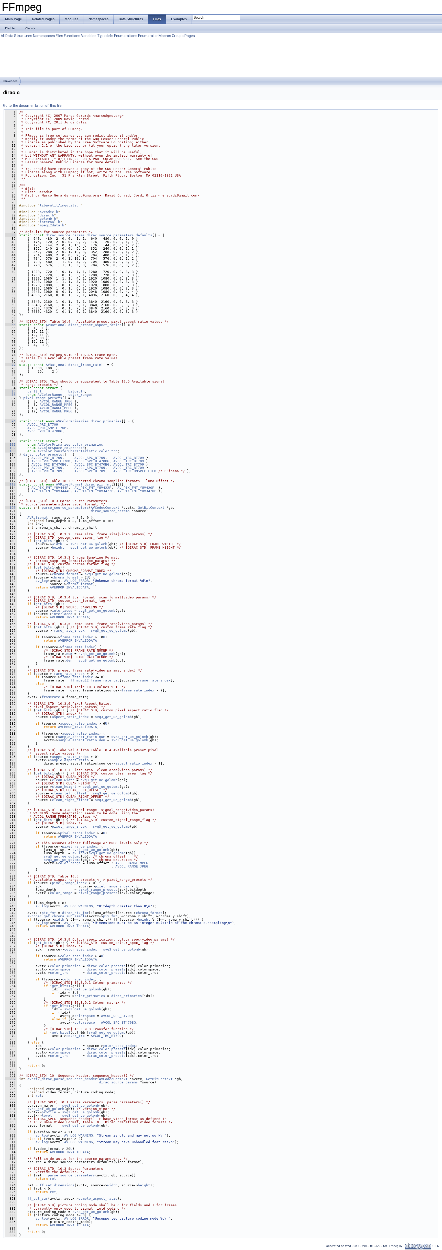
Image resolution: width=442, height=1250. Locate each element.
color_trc (108, 451)
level (47, 1115)
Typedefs (105, 36)
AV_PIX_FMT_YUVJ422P (93, 491)
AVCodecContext (105, 508)
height (58, 547)
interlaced (62, 610)
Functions (72, 36)
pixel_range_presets (42, 398)
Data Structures (18, 36)
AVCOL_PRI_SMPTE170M (46, 428)
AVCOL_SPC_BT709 (89, 458)
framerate (51, 697)
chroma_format (65, 574)
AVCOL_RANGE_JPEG (56, 401)
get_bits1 (45, 541)
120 (10, 508)
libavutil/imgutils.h (60, 205)
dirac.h (47, 215)
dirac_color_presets (42, 454)
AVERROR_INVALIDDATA (69, 587)
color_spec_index (80, 949)
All (3, 36)
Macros (165, 36)
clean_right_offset (70, 800)
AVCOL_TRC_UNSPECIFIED (134, 471)
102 (10, 448)
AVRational (56, 325)
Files (59, 36)
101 (10, 444)
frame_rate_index (68, 630)
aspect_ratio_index (70, 717)
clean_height (64, 787)
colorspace (74, 448)
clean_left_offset (69, 793)
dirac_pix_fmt (98, 484)
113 (10, 484)
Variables (88, 36)
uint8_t (34, 391)
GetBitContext (151, 508)
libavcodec (10, 81)
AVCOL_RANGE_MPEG (56, 405)
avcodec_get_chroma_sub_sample (57, 916)
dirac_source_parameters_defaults (119, 235)
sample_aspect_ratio (77, 737)
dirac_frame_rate (84, 365)
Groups (178, 36)
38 (10, 235)
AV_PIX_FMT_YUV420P (135, 488)
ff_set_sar (37, 1198)
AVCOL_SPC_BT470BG (91, 461)
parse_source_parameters (65, 508)
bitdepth (76, 391)
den (69, 660)
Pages (189, 36)
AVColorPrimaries (72, 421)
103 (10, 451)
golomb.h (48, 219)
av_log (42, 581)
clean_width (63, 780)
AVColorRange (50, 395)
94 (10, 421)
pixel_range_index (69, 826)
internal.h (50, 222)
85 (10, 391)
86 (10, 395)
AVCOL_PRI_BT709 (42, 424)
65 (10, 325)
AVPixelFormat (69, 484)
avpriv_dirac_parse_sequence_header (62, 1079)
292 (10, 1079)
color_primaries (87, 444)
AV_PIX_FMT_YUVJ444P (50, 491)
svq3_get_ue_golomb (88, 544)
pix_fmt (49, 913)
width (57, 544)
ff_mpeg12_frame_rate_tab (94, 680)
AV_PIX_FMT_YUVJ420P (136, 491)
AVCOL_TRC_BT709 (128, 458)
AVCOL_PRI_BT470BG (44, 431)
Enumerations (125, 36)
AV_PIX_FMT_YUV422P (92, 488)
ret (39, 1095)
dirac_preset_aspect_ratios (94, 325)
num (69, 654)
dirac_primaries (106, 421)
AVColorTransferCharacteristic (67, 451)
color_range (79, 395)
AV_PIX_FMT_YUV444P (49, 488)
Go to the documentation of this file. (32, 105)
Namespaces (44, 36)
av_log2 (79, 853)
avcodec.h (49, 212)
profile (49, 1112)
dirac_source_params (65, 235)
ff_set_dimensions (57, 1185)
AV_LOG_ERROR (76, 581)
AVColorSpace (50, 448)
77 (10, 365)
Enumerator (148, 36)
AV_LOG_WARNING (78, 906)
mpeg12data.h (52, 225)
